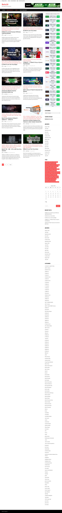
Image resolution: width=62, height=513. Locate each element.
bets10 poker (47, 391)
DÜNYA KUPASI (47, 425)
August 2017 (47, 153)
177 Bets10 (47, 286)
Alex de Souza (53, 164)
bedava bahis (31, 85)
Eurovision (15, 89)
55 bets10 (46, 329)
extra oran (46, 177)
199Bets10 (47, 298)
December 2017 (47, 150)
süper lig (46, 493)
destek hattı (46, 176)
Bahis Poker (47, 363)
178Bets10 (47, 291)
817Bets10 (6, 61)
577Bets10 (28, 59)
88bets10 (29, 144)
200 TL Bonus (25, 144)
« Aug (46, 201)
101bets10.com (47, 269)
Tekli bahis (47, 497)
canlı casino (16, 115)
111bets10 (47, 275)
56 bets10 (46, 163)
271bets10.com (25, 85)
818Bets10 (10, 61)
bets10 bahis (4, 86)
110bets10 (47, 273)
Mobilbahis (39, 118)
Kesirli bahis (47, 448)
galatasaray (56, 177)
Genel (46, 434)
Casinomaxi (28, 116)
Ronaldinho (47, 482)
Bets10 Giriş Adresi (22, 0)
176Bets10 (47, 284)
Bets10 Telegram (5, 511)
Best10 (19, 27)
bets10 (24, 27)
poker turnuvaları (48, 481)
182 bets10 (47, 293)
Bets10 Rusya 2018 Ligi (49, 392)
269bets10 (47, 322)
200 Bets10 (47, 300)
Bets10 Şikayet (16, 29)
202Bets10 (11, 146)
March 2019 (47, 134)
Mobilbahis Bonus (48, 459)
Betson (9, 30)
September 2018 (48, 137)
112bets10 (47, 278)
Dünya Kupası (51, 176)
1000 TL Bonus (47, 267)
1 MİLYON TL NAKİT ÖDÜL (49, 266)
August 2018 (47, 139)
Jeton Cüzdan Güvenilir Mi (30, 117)
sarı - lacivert (53, 180)
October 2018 (47, 135)
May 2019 (46, 132)
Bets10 (9, 0)
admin (5, 35)
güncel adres (47, 436)
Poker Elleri (47, 477)
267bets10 (47, 318)
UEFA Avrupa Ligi (28, 147)
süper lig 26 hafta (52, 181)
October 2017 (47, 152)
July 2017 (46, 155)
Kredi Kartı (38, 117)
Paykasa (46, 472)
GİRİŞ (58, 16)
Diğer (17, 0)
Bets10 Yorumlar (5, 30)
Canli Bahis (18, 87)
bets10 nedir (47, 389)
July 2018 (46, 141)
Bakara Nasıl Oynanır (48, 365)
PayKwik (10, 147)
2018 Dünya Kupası (47, 164)
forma (46, 432)
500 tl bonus (54, 163)
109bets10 (47, 271)
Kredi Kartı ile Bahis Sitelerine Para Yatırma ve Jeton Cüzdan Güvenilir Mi (32, 121)
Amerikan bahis (47, 358)
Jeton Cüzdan (47, 441)
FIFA (53, 177)
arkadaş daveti (47, 360)
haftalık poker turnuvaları (49, 438)
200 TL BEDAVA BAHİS (49, 302)
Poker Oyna (14, 147)
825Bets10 (3, 27)
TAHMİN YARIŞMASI (48, 495)
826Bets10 (7, 27)
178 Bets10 (47, 289)
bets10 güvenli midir (48, 385)
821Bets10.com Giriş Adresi (29, 30)
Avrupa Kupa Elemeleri (35, 144)
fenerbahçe (50, 177)
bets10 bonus (9, 86)
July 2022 (46, 128)
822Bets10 (31, 27)
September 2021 (48, 130)
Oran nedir (47, 468)
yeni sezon (47, 502)
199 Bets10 (47, 296)
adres (46, 354)
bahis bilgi (6, 94)
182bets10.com (47, 295)
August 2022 (47, 126)
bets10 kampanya (35, 146)
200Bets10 (47, 307)
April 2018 (46, 146)
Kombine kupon (48, 450)
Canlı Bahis (4, 89)
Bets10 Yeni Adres (47, 173)
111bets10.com (47, 277)
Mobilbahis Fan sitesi (49, 119)
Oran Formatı (47, 466)
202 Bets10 (7, 146)
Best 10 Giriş (15, 27)
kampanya (47, 445)
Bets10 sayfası (47, 394)
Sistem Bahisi (47, 488)
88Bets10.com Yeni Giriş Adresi (30, 149)
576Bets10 (24, 59)
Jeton (38, 116)
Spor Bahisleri (47, 491)
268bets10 (47, 320)
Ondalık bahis (47, 464)
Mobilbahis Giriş (48, 461)
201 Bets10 (47, 309)
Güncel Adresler (13, 0)
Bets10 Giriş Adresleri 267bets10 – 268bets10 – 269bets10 (10, 118)
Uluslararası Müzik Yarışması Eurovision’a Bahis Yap (9, 91)
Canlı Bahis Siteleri (9, 89)
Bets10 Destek (4, 29)
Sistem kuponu (47, 181)
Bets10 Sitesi (7, 87)
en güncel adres (56, 176)
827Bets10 (11, 27)
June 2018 (47, 143)
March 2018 (47, 148)
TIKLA (58, 20)
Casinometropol (33, 116)
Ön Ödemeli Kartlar (48, 462)
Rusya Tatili (47, 486)
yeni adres (5, 116)
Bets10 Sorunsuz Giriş (39, 29)
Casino (46, 174)
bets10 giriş (25, 29)
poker (27, 88)
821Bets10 (27, 27)
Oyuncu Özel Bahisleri (27, 60)
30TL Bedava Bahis (48, 325)
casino (46, 420)
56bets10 (50, 163)
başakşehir (57, 164)
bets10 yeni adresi (15, 62)
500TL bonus (47, 327)
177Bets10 (47, 287)
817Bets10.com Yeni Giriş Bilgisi (9, 64)
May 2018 (46, 144)
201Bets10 (3, 146)
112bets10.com (47, 280)
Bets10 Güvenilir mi (10, 29)
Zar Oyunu (47, 504)
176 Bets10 (47, 282)
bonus (13, 115)
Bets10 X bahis (38, 59)
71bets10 (46, 338)
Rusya (46, 484)
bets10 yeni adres (13, 87)
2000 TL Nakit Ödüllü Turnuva (50, 305)
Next (10, 164)
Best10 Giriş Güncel (55, 166)
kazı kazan (47, 447)
